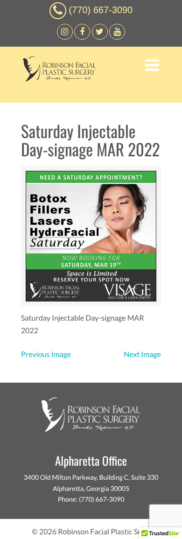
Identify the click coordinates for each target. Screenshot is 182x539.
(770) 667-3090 (101, 10)
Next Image (142, 354)
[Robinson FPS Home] (57, 79)
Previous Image (46, 354)
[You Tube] (117, 37)
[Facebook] (65, 37)
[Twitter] (100, 37)
